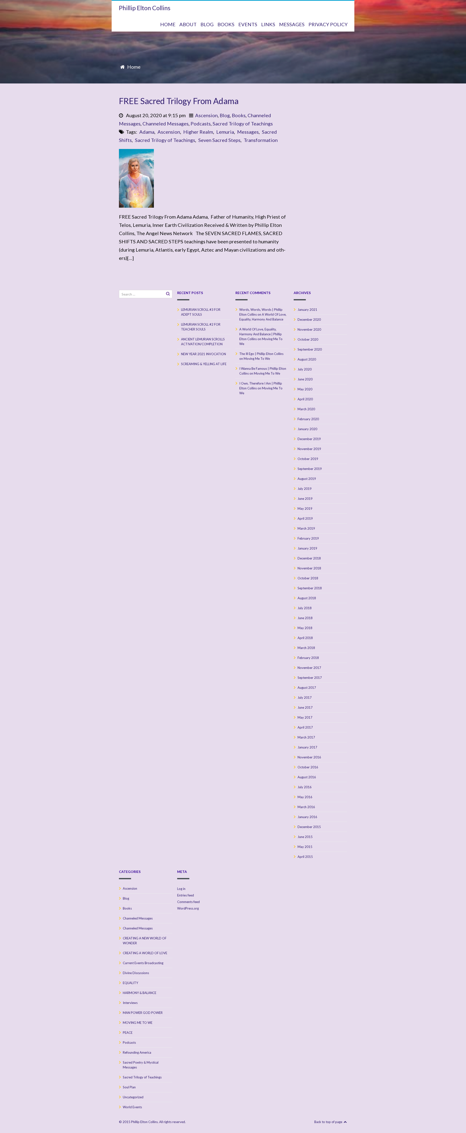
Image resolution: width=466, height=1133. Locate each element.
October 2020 (308, 339)
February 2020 (308, 419)
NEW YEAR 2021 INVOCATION (203, 354)
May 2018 (305, 628)
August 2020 (307, 359)
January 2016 (307, 817)
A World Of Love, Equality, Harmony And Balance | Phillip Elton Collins (260, 334)
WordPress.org (188, 908)
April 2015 (305, 857)
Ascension (206, 115)
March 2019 (306, 528)
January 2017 (307, 747)
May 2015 (305, 847)
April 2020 (305, 399)
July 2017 (305, 697)
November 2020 (309, 329)
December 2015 (309, 827)
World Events (132, 1107)
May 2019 (305, 508)
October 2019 (308, 459)
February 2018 (308, 658)
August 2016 (307, 777)
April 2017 (305, 727)
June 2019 (305, 499)
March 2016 (306, 807)
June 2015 (305, 837)
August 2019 (307, 479)
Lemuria (225, 132)
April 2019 (305, 518)
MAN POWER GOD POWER (143, 1013)
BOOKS (225, 24)
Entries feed (185, 895)
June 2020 (305, 379)
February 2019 (308, 538)
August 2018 (307, 598)
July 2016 (305, 787)
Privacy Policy (328, 24)
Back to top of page (328, 1122)
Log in (181, 889)
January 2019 (307, 548)
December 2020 (309, 319)
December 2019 (309, 439)
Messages (248, 132)
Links (268, 24)
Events (247, 24)
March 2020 (306, 409)
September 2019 (310, 469)
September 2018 (310, 588)
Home (134, 67)
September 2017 (310, 678)
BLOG (207, 24)
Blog (225, 115)
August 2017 (307, 688)
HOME (167, 24)
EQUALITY (130, 983)
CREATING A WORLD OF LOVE (145, 953)
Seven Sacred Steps (219, 140)
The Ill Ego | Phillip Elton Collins (261, 354)
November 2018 (309, 568)
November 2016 (309, 757)
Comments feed (188, 902)
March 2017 (306, 737)
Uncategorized (133, 1097)
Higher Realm (198, 132)
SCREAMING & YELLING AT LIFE (203, 364)
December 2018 (309, 558)
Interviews (130, 1003)
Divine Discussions (136, 973)
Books (239, 115)
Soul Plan (129, 1087)
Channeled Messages (165, 123)
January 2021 (307, 310)
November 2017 (309, 668)
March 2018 (306, 648)
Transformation (261, 140)
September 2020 (310, 349)
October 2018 (308, 578)
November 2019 (309, 449)
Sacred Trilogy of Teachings (243, 123)
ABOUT (188, 24)
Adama (146, 132)
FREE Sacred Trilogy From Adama (179, 101)
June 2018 (305, 618)
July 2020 (305, 369)
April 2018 (305, 638)
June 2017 (305, 707)
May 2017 (305, 717)
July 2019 (305, 489)
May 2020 (305, 389)
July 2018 (305, 608)
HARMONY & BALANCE (139, 993)
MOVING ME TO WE (137, 1023)
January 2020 (307, 429)
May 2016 (305, 797)
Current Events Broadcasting (143, 963)
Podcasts (201, 123)
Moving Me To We (257, 359)
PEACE (128, 1032)
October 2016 (308, 767)
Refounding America (137, 1052)
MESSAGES (292, 24)
